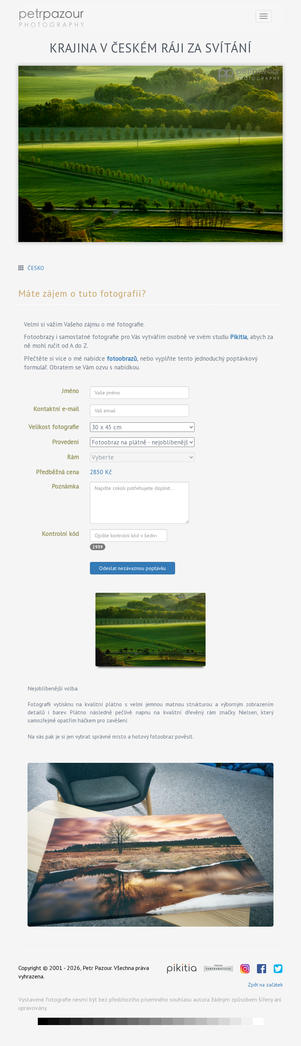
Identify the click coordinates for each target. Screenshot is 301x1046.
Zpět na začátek (265, 984)
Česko (36, 267)
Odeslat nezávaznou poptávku (132, 568)
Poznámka (65, 486)
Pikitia (238, 337)
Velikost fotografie (54, 427)
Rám (73, 457)
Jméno (70, 391)
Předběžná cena (57, 472)
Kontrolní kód (60, 534)
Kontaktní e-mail (56, 409)
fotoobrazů (122, 358)
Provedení (65, 442)
